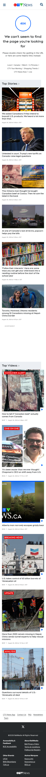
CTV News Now (20, 72)
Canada (17, 65)
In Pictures (33, 65)
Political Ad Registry (32, 750)
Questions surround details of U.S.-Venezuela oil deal (19, 693)
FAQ (29, 715)
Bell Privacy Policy (32, 744)
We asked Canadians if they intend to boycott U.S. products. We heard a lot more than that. (23, 116)
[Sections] (4, 4)
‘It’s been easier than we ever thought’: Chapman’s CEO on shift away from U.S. (21, 470)
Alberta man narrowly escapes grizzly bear (23, 525)
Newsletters (38, 715)
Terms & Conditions (32, 747)
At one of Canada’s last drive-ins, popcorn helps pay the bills (22, 232)
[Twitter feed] (23, 726)
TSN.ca (6, 765)
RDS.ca (27, 765)
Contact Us (21, 715)
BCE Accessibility (10, 746)
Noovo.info (29, 759)
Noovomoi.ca (30, 762)
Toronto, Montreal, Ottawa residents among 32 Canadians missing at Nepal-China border (21, 313)
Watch (24, 65)
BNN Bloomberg (9, 762)
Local (9, 65)
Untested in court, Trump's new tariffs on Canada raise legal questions (21, 154)
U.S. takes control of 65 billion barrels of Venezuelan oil (21, 579)
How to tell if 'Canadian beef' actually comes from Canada (20, 415)
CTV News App (9, 715)
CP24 (5, 759)
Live (30, 72)
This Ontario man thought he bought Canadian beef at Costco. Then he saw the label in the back (23, 193)
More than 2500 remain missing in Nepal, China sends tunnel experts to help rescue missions (22, 636)
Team (6, 718)
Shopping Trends (31, 68)
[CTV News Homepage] (23, 4)
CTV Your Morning (14, 68)
